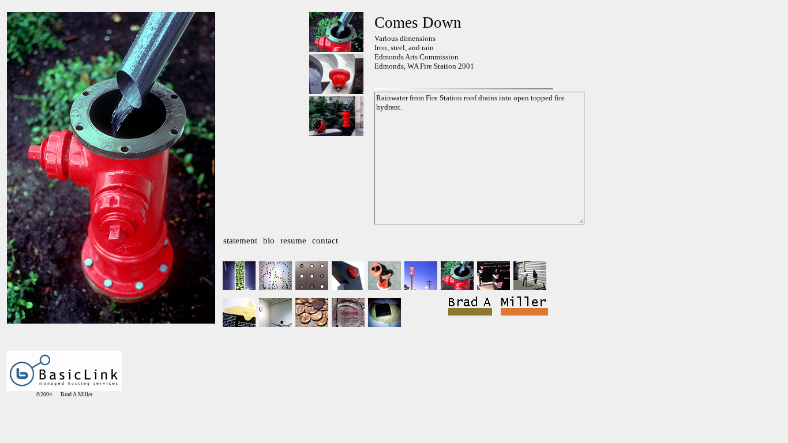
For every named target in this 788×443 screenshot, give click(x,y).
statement (240, 240)
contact (325, 240)
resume (293, 240)
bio (269, 240)
